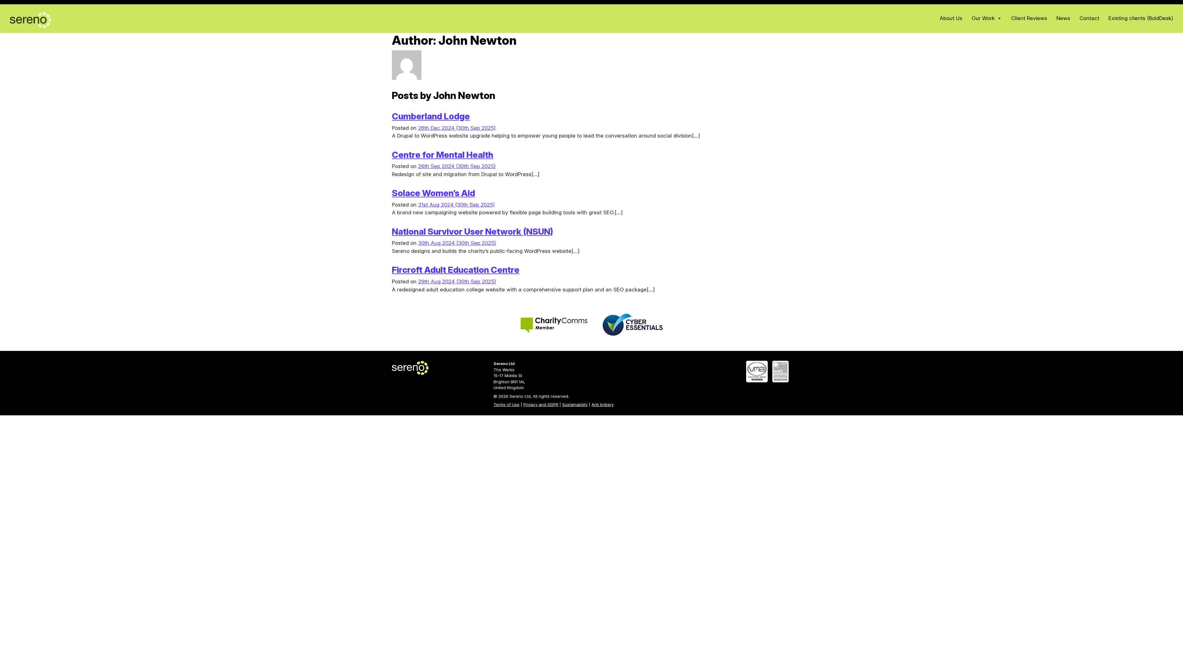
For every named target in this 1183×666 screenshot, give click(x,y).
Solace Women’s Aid (433, 193)
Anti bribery (603, 404)
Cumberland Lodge (431, 116)
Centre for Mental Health (442, 155)
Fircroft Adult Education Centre (455, 270)
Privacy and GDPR (540, 404)
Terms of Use (506, 404)
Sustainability (574, 404)
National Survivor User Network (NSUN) (472, 231)
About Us (951, 18)
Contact (1089, 18)
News (1063, 18)
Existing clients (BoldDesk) (1140, 18)
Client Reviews (1029, 18)
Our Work (983, 18)
